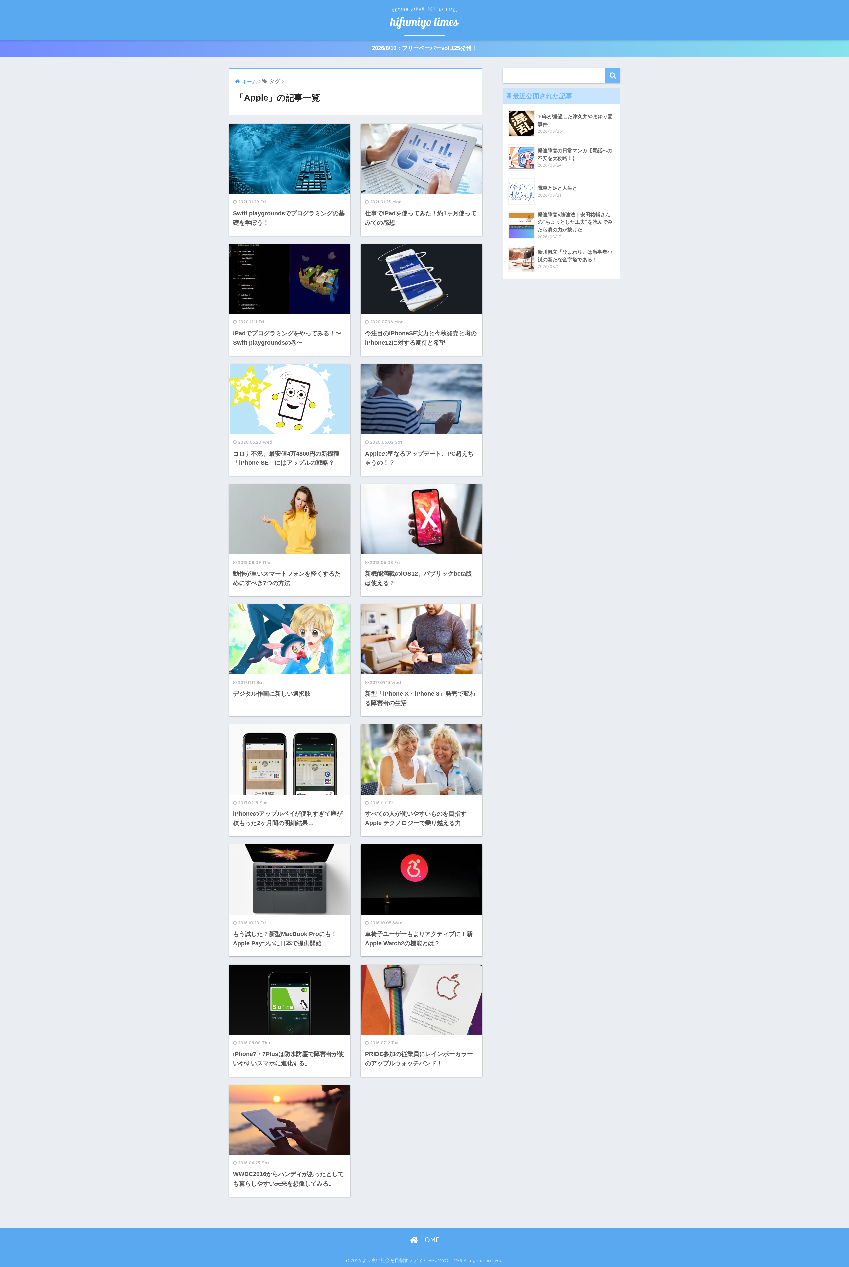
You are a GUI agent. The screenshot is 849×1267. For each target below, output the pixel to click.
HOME (429, 1240)
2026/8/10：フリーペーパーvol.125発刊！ (424, 48)
